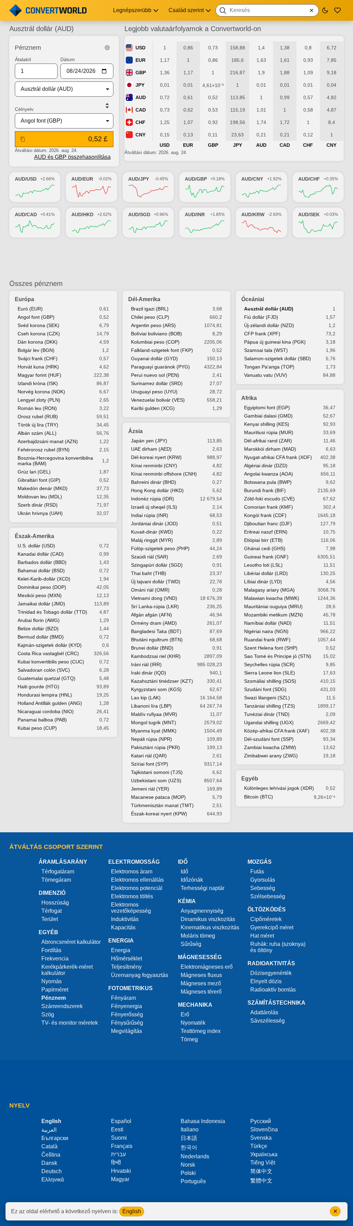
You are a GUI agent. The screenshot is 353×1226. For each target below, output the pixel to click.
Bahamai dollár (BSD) (41, 570)
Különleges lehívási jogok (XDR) (279, 788)
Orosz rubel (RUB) (38, 416)
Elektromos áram (131, 871)
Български (54, 1138)
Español (121, 1121)
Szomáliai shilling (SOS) (270, 681)
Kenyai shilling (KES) (266, 424)
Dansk (49, 1163)
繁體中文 (261, 1181)
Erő (185, 1014)
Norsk (188, 1165)
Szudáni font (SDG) (265, 689)
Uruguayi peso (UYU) (154, 391)
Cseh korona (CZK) (39, 333)
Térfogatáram (57, 871)
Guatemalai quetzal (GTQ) (46, 678)
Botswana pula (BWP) (268, 482)
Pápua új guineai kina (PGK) (275, 342)
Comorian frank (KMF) (268, 507)
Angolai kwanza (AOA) (268, 474)
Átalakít (23, 59)
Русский (260, 1121)
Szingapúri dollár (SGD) (157, 565)
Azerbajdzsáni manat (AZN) (48, 441)
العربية (49, 1130)
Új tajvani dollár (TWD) (155, 581)
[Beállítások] (107, 47)
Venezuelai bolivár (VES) (158, 400)
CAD (140, 110)
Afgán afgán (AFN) (151, 614)
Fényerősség (127, 1014)
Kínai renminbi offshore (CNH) (164, 474)
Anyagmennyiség (202, 911)
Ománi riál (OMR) (150, 590)
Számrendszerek (62, 1006)
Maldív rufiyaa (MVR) (154, 714)
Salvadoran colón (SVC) (44, 670)
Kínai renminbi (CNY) (154, 465)
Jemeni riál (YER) (150, 789)
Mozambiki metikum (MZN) (273, 614)
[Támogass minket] (337, 10)
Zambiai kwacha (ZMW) (270, 747)
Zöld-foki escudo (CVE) (269, 498)
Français (121, 1146)
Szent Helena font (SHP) (270, 648)
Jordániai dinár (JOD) (154, 523)
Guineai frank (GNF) (266, 556)
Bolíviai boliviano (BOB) (156, 333)
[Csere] (107, 105)
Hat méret (262, 936)
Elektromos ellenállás (137, 880)
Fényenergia (126, 1006)
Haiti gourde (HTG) (38, 686)
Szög (47, 1014)
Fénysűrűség (127, 1023)
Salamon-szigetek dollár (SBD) (277, 358)
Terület (49, 919)
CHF (140, 122)
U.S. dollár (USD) (36, 545)
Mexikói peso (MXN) (40, 595)
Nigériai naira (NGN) (266, 631)
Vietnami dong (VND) (154, 598)
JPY (139, 85)
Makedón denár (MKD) (43, 488)
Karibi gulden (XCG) (153, 408)
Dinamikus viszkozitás (208, 919)
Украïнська (264, 1154)
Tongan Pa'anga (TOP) (269, 367)
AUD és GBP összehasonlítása (72, 157)
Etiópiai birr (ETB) (263, 540)
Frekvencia (55, 958)
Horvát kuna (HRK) (38, 367)
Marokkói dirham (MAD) (270, 449)
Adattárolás (264, 1012)
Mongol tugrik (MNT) (153, 722)
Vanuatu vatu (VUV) (265, 375)
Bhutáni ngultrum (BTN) (157, 639)
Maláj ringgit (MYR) (152, 540)
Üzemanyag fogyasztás (139, 975)
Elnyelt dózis (266, 981)
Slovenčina (264, 1129)
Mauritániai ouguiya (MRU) (273, 606)
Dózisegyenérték (271, 973)
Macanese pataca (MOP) (158, 797)
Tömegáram (56, 880)
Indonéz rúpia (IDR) (152, 498)
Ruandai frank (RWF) (267, 639)
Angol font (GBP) (36, 317)
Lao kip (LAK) (146, 697)
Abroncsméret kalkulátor (71, 942)
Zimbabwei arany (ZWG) (271, 755)
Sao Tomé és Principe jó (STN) (277, 656)
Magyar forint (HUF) (39, 375)
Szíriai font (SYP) (149, 764)
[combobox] (267, 10)
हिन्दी (116, 1163)
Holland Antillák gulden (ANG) (50, 703)
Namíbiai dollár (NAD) (268, 623)
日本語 (189, 1138)
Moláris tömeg (198, 936)
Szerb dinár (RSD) (38, 505)
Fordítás (51, 950)
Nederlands (195, 1156)
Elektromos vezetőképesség (131, 908)
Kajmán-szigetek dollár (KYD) (50, 645)
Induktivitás (125, 919)
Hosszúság (55, 903)
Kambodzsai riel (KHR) (156, 656)
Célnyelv (24, 109)
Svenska (261, 1138)
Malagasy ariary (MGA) (269, 590)
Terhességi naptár (202, 888)
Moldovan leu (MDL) (40, 496)
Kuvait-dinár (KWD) (152, 532)
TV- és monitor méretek (69, 1023)
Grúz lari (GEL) (34, 472)
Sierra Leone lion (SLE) (269, 673)
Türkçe (258, 1146)
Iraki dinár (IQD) (148, 673)
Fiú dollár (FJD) (261, 317)
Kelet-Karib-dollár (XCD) (44, 579)
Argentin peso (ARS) (153, 325)
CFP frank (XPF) (262, 333)
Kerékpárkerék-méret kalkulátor (67, 970)
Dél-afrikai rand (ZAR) (268, 440)
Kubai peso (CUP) (37, 728)
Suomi (119, 1138)
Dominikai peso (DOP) (42, 587)
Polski (188, 1173)
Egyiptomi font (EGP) (267, 407)
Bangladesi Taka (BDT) (156, 631)
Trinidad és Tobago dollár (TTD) (52, 612)
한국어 (189, 1147)
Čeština (50, 1155)
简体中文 (261, 1171)
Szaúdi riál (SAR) (149, 556)
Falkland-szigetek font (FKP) (162, 350)
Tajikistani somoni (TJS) (157, 772)
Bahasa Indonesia (203, 1121)
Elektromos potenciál (136, 888)
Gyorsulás (262, 880)
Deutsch (51, 1171)
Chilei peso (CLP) (150, 317)
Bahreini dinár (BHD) (153, 482)
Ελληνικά (52, 1179)
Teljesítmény (126, 967)
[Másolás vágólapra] (23, 139)
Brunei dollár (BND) (152, 648)
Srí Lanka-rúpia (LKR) (155, 606)
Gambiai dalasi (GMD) (268, 416)
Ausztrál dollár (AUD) (268, 309)
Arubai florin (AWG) (39, 620)
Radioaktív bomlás (273, 990)
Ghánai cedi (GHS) (264, 548)
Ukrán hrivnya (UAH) (40, 513)
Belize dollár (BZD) (38, 628)
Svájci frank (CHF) (38, 358)
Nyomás (51, 981)
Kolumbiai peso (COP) (155, 342)
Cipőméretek (266, 919)
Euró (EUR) (30, 309)
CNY (140, 134)
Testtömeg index (201, 1031)
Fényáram (123, 998)
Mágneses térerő (201, 992)
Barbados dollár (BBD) (42, 562)
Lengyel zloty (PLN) (39, 400)
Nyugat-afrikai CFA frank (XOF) (278, 457)
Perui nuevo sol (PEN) (155, 375)
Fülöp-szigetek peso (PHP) (160, 548)
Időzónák (192, 880)
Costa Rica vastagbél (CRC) (48, 653)
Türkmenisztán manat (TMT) (162, 805)
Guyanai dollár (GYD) (154, 358)
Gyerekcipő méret (271, 927)
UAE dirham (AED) (151, 449)
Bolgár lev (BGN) (36, 350)
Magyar (120, 1179)
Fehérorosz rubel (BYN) (44, 449)
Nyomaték (193, 1023)
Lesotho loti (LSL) (263, 565)
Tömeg (189, 1039)
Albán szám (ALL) (37, 433)
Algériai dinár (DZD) (266, 465)
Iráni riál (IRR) (146, 664)
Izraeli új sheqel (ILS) (154, 507)
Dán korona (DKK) (38, 342)
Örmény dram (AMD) (154, 623)
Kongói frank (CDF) (265, 515)
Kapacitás (123, 927)
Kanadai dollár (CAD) (41, 554)
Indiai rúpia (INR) (149, 515)
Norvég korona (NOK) (41, 391)
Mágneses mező (201, 983)
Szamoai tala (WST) (266, 350)
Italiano (190, 1129)
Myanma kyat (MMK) (153, 731)
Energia (120, 950)
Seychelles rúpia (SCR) (269, 664)
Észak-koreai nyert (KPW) (159, 813)
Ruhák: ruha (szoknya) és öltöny (277, 947)
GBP (140, 72)
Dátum (67, 59)
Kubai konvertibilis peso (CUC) (51, 661)
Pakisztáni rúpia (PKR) (155, 747)
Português (193, 1181)
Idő (184, 871)
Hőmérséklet (126, 958)
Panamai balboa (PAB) (42, 719)
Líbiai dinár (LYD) (263, 581)
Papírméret (54, 990)
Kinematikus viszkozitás (210, 927)
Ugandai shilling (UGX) (269, 722)
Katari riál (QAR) (149, 755)
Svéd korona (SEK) (38, 325)
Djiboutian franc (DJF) (268, 523)
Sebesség (262, 888)
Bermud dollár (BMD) (41, 637)
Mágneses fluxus (201, 975)
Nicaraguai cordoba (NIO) (46, 711)
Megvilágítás (126, 1031)
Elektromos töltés (132, 896)
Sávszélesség (267, 1021)
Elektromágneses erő (207, 967)
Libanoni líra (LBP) (151, 706)
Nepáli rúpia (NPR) (151, 739)
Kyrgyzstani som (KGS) (156, 689)
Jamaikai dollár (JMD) (41, 603)
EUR (140, 60)
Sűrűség (191, 944)
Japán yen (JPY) (149, 440)
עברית (118, 1154)
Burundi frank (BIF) (265, 490)
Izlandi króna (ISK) (38, 383)
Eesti (117, 1129)
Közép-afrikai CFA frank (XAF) (277, 731)
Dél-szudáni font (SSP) (269, 739)
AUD (140, 97)
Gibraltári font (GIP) (39, 480)
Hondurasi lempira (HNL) (45, 695)
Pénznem (53, 998)
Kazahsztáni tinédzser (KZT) (162, 681)
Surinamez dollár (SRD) (157, 383)
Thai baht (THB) (148, 573)
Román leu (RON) (37, 408)
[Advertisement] (176, 258)
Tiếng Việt (262, 1163)
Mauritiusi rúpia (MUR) (268, 432)
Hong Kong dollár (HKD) (157, 490)
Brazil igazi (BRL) (150, 309)
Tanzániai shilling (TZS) (269, 706)
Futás (257, 871)
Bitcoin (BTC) (258, 796)
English (131, 1211)
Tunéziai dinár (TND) (267, 714)
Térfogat (51, 911)
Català (49, 1146)
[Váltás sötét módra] (325, 10)
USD (140, 47)
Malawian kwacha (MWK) (271, 598)
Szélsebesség (267, 896)
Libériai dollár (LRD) (266, 573)
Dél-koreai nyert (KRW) (156, 457)
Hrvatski (121, 1171)
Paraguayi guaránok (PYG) (160, 367)
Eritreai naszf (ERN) (266, 532)
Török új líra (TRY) (38, 425)
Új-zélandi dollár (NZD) (269, 325)
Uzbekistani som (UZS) (156, 780)
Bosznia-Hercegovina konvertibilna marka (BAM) (55, 460)
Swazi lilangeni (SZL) (267, 697)
